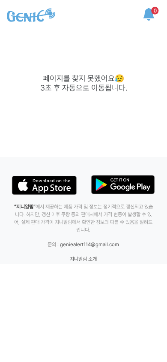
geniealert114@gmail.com (89, 244)
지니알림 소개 (83, 259)
